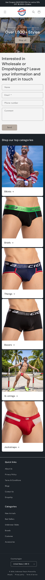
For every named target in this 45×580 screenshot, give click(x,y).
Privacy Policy (10, 474)
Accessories (10, 542)
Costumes (9, 536)
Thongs (8, 293)
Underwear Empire (21, 572)
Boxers (8, 344)
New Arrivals (10, 513)
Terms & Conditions (13, 480)
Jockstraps (10, 447)
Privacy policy (19, 575)
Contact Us (9, 491)
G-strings (9, 396)
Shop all (22, 40)
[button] (5, 12)
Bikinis (7, 191)
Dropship (9, 497)
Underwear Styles (12, 524)
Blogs (7, 486)
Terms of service (32, 575)
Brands (8, 530)
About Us (8, 468)
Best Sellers (9, 519)
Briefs (7, 242)
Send (9, 127)
